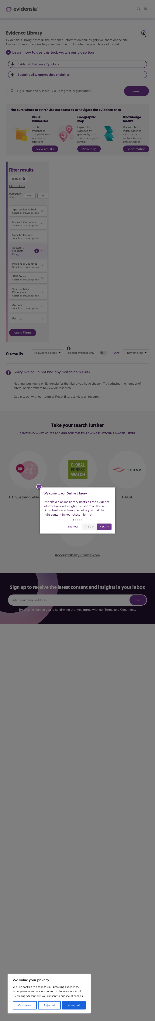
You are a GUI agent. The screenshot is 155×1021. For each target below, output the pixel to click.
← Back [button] (89, 526)
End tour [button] (73, 526)
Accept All (74, 1005)
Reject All (49, 1005)
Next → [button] (104, 526)
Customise (24, 1005)
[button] (73, 520)
